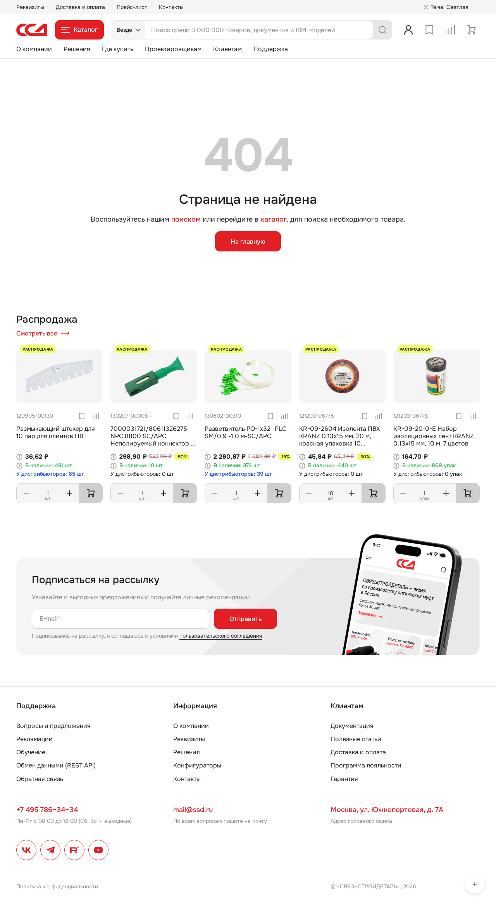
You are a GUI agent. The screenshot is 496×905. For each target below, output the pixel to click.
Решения (77, 49)
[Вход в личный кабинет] (408, 29)
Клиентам (227, 49)
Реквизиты (30, 6)
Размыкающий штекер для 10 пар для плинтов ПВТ (55, 432)
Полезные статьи (356, 739)
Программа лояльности (366, 765)
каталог (273, 219)
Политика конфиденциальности (57, 886)
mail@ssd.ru (193, 809)
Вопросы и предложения (53, 726)
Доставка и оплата (80, 6)
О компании (34, 49)
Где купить (117, 49)
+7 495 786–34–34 (47, 809)
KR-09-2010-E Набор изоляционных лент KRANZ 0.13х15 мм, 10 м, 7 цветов (433, 436)
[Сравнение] (450, 29)
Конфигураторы (197, 765)
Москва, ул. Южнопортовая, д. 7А (387, 809)
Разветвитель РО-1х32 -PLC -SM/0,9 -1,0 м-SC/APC (248, 432)
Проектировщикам (173, 49)
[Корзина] (471, 29)
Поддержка (270, 49)
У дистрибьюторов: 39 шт (238, 474)
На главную (248, 241)
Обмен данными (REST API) (56, 765)
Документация (352, 726)
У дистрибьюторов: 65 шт (50, 474)
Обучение (30, 752)
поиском (186, 219)
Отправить (245, 619)
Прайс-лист (132, 6)
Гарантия (344, 779)
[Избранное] (429, 29)
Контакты (171, 6)
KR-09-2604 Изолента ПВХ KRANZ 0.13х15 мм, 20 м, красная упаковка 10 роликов (339, 440)
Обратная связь (39, 779)
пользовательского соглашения (220, 635)
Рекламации (34, 739)
